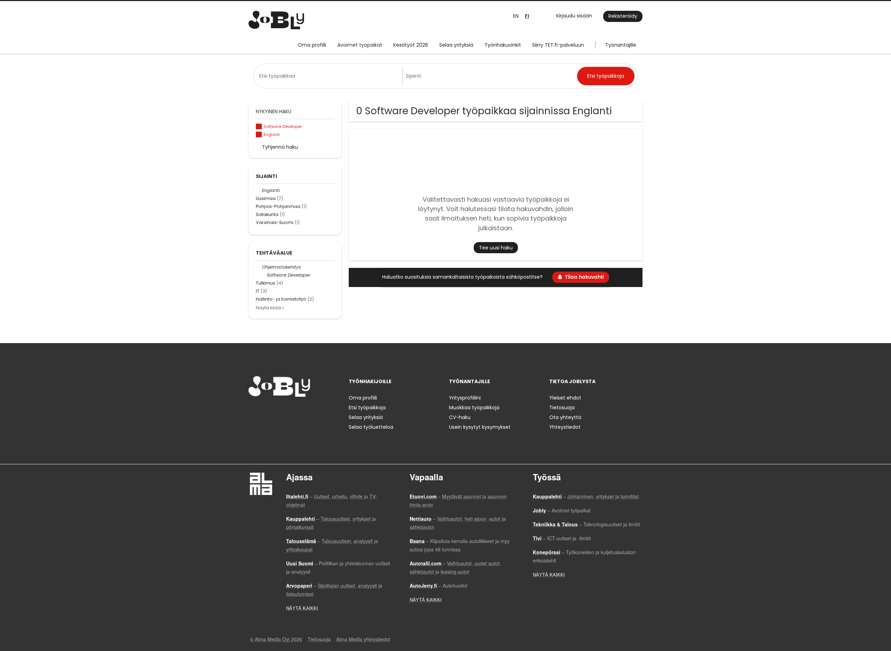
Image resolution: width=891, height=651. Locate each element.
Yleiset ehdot (565, 397)
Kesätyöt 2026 (410, 44)
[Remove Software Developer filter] (264, 275)
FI (527, 16)
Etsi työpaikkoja (367, 407)
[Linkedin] (276, 411)
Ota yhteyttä (565, 417)
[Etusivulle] (276, 20)
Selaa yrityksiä (456, 44)
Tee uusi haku (496, 247)
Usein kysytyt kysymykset (480, 427)
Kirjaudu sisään (574, 15)
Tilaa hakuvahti (584, 277)
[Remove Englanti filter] (259, 190)
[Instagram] (265, 411)
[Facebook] (254, 411)
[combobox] (329, 76)
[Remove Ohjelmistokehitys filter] (259, 267)
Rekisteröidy (622, 16)
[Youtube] (298, 411)
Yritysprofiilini (465, 397)
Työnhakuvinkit (502, 44)
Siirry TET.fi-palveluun (558, 44)
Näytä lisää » (270, 308)
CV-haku (460, 417)
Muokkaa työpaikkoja (474, 407)
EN (516, 16)
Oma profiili (312, 44)
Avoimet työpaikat (359, 44)
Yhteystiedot (565, 427)
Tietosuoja (562, 407)
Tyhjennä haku (280, 147)
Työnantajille (620, 44)
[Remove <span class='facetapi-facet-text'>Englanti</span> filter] (259, 135)
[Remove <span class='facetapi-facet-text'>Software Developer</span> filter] (259, 127)
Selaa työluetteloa (371, 427)
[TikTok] (288, 411)
